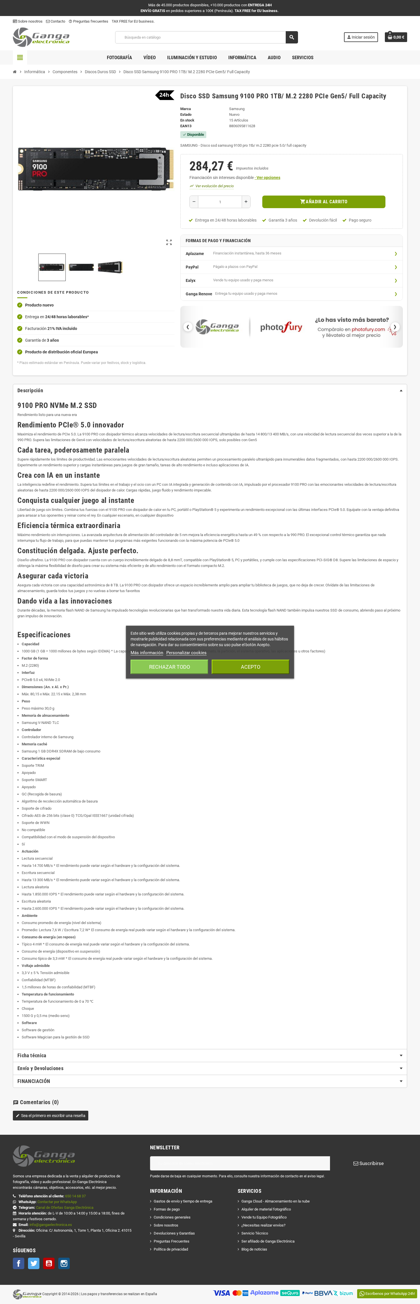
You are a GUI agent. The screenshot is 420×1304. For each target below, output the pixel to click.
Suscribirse (371, 1163)
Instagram (64, 1263)
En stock (187, 120)
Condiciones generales (172, 1217)
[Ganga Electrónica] (41, 37)
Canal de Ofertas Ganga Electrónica (64, 1207)
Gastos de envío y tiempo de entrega (183, 1201)
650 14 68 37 (75, 1196)
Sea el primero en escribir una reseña (50, 1115)
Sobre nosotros (30, 21)
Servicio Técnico (254, 1233)
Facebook (18, 1263)
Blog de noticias (254, 1249)
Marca (185, 109)
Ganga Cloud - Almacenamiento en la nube (275, 1201)
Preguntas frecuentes (88, 21)
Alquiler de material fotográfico (266, 1209)
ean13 (185, 126)
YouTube (49, 1263)
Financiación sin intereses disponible (234, 177)
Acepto (250, 667)
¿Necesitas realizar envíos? (263, 1225)
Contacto (57, 21)
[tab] (210, 390)
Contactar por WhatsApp (57, 1202)
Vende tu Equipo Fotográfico (264, 1217)
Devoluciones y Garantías (174, 1233)
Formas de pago (167, 1209)
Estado (185, 114)
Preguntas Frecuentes (171, 1241)
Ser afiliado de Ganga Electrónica (268, 1241)
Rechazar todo (169, 667)
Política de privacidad (171, 1249)
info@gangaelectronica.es (50, 1225)
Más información (147, 652)
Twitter (33, 1263)
